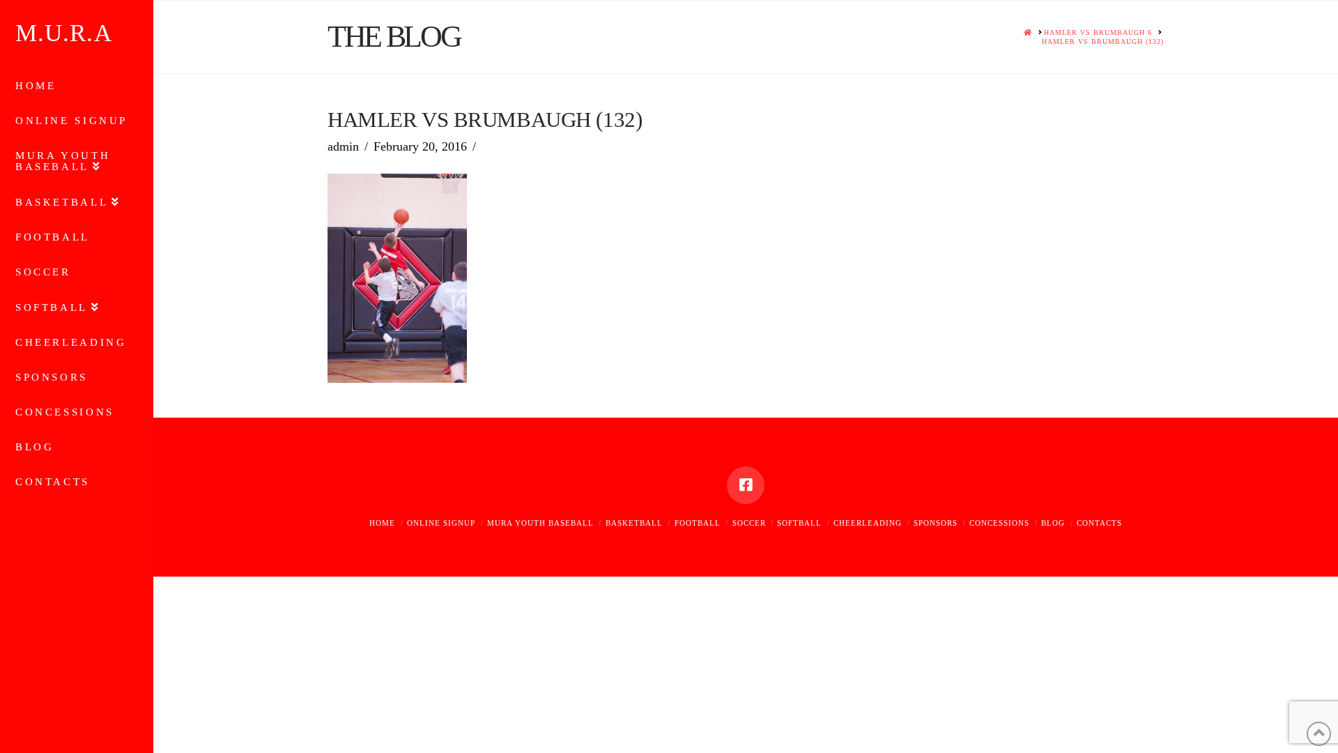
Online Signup (441, 523)
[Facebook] (745, 485)
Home (382, 523)
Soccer (749, 523)
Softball (799, 523)
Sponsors (936, 523)
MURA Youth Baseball (540, 523)
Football (698, 523)
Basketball (634, 523)
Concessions (999, 523)
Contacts (1099, 523)
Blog (1053, 523)
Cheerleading (867, 523)
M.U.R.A (63, 33)
